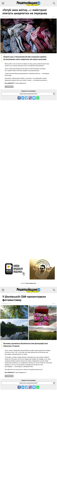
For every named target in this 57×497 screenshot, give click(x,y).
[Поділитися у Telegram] (26, 97)
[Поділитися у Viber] (30, 97)
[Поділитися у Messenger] (34, 97)
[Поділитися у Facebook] (19, 97)
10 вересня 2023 (5, 16)
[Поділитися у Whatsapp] (37, 97)
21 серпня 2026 (4, 303)
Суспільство (9, 86)
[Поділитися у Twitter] (22, 97)
